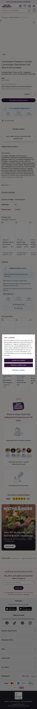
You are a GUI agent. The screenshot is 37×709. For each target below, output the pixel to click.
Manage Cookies (18, 370)
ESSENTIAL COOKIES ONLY (18, 365)
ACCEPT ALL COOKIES (18, 360)
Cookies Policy (8, 351)
